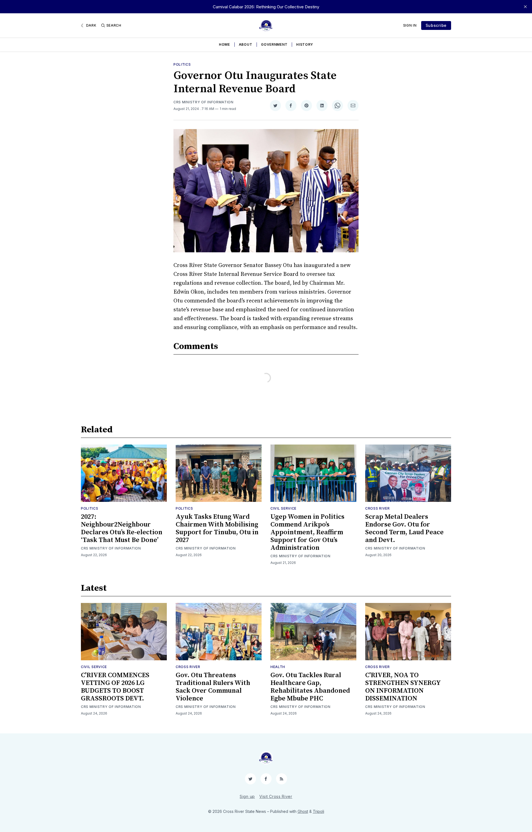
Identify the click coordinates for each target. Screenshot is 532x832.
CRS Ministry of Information (203, 102)
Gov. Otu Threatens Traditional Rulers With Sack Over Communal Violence (213, 687)
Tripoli (318, 811)
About (245, 44)
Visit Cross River (275, 796)
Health (277, 667)
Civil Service (283, 508)
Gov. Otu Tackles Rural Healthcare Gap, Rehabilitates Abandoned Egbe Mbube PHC (310, 687)
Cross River (377, 508)
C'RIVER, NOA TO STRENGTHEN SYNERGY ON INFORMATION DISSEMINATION (403, 687)
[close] (525, 6)
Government (274, 44)
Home (224, 44)
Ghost (303, 811)
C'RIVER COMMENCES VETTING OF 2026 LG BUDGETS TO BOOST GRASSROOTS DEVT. (115, 687)
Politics (182, 64)
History (304, 44)
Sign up (247, 796)
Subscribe (436, 25)
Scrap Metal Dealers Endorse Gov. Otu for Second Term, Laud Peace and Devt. (404, 528)
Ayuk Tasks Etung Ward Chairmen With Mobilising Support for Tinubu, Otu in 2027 (217, 528)
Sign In (410, 25)
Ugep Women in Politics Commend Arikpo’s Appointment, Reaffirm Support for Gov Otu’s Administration (307, 532)
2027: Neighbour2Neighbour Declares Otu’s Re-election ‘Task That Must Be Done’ (121, 528)
